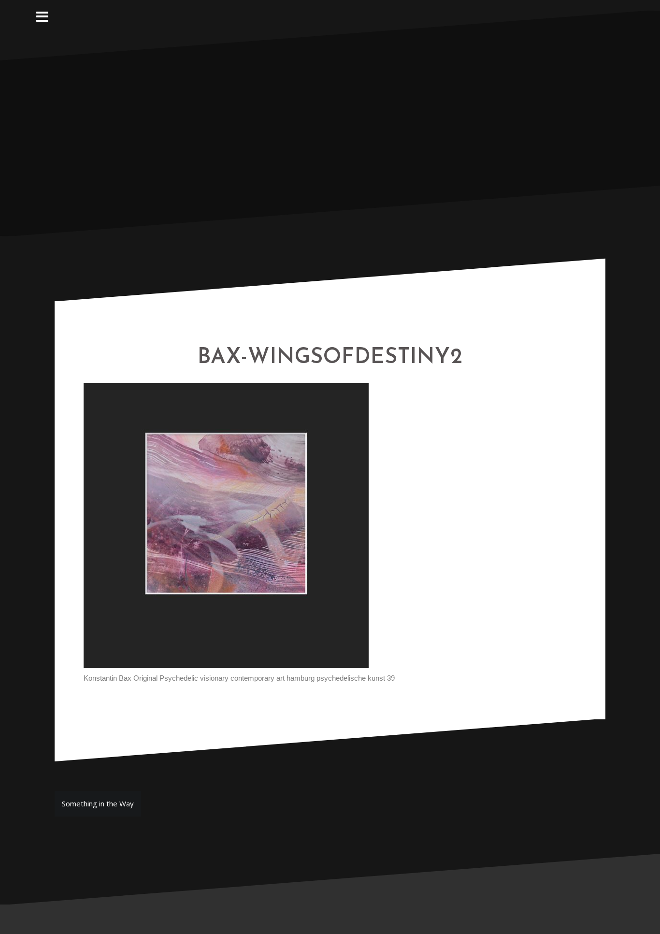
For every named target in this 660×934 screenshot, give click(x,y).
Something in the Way (98, 803)
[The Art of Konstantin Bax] (330, 122)
